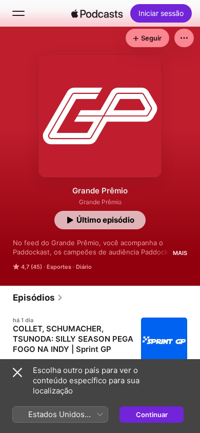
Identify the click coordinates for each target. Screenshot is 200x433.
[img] (97, 13)
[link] (38, 297)
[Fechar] (17, 372)
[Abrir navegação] (18, 13)
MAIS (180, 253)
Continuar (152, 414)
